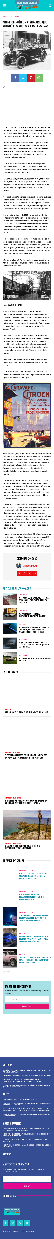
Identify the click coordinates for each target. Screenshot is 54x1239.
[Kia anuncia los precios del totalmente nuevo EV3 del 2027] (10, 613)
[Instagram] (24, 573)
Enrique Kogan (30, 565)
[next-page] (8, 973)
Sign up (27, 1186)
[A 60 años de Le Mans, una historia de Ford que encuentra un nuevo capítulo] (10, 599)
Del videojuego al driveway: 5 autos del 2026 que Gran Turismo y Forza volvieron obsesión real (33, 938)
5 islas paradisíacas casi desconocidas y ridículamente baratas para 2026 (31, 897)
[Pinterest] (31, 78)
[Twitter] (23, 78)
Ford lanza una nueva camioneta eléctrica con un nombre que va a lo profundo (34, 644)
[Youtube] (34, 573)
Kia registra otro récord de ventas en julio (35, 659)
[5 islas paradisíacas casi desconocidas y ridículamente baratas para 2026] (10, 895)
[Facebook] (15, 78)
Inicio (5, 16)
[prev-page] (4, 973)
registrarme (27, 1006)
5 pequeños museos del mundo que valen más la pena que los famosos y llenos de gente (26, 756)
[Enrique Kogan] (19, 565)
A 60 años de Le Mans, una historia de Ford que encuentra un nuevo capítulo (34, 600)
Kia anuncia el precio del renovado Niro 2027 (26, 712)
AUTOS (8, 710)
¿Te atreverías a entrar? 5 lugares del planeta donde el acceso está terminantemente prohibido (33, 917)
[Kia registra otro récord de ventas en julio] (10, 658)
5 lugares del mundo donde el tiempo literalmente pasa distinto (22, 847)
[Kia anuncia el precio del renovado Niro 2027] (27, 691)
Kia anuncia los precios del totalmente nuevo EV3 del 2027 (32, 614)
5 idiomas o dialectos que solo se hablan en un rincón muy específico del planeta (26, 802)
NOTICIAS (15, 16)
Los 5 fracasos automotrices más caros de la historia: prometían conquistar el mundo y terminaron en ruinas (26, 1109)
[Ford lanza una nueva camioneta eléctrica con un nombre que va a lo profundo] (10, 643)
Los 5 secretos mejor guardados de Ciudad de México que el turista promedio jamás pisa (33, 876)
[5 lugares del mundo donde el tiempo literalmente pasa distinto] (27, 825)
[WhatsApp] (39, 78)
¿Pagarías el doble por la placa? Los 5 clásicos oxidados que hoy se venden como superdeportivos (35, 959)
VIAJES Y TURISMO (13, 752)
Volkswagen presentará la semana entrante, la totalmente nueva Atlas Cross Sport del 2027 (34, 629)
